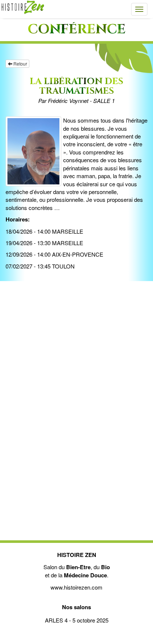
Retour (19, 63)
